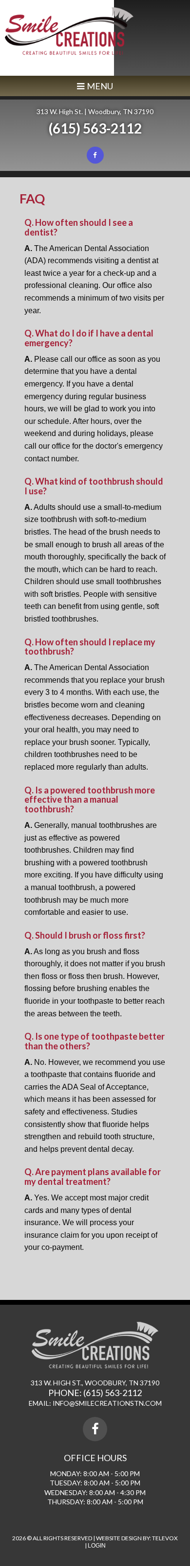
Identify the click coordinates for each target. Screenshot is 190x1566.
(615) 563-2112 (95, 128)
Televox (165, 1538)
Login (97, 1545)
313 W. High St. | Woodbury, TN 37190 (95, 111)
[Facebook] (95, 155)
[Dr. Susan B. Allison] (69, 52)
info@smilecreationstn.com (107, 1403)
